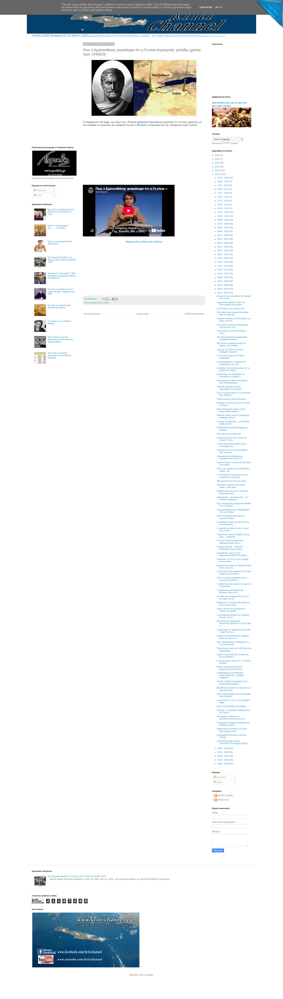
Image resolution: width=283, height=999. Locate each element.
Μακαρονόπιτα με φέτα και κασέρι (231, 481)
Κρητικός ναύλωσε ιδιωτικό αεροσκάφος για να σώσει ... (230, 387)
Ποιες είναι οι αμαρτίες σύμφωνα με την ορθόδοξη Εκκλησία (59, 355)
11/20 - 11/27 (223, 197)
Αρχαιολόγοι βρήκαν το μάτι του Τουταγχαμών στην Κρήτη (231, 303)
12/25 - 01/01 (223, 178)
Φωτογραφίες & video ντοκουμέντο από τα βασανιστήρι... (232, 381)
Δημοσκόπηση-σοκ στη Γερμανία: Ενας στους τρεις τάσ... (234, 566)
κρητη (109, 35)
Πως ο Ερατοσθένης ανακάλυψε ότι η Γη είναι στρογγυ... (233, 643)
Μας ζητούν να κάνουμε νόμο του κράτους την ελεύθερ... (231, 344)
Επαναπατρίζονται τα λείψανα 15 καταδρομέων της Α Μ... (231, 363)
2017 (217, 170)
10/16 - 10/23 (223, 216)
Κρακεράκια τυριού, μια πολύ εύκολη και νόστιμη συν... (233, 523)
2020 (217, 159)
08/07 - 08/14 (223, 254)
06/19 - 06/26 (223, 281)
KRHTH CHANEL (225, 795)
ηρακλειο (161, 36)
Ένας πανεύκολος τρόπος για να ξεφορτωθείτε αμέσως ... (231, 410)
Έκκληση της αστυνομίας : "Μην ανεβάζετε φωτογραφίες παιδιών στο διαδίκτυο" (62, 275)
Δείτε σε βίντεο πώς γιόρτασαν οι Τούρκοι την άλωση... (231, 610)
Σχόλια (39, 195)
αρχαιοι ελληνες (204, 36)
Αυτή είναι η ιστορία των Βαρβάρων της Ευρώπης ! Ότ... (232, 326)
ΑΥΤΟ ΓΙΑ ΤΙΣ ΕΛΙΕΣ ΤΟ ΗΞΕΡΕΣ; (231, 706)
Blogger (149, 975)
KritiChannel (223, 800)
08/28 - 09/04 (223, 243)
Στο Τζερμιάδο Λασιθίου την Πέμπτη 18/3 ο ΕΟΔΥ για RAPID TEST (62, 259)
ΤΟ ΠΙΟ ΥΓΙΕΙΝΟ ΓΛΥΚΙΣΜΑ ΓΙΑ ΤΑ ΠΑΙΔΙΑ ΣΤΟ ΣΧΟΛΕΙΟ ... (232, 682)
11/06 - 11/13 (223, 204)
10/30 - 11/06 (223, 208)
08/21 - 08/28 (223, 247)
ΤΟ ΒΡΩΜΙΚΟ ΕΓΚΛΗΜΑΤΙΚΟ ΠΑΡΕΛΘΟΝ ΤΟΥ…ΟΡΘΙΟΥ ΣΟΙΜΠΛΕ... (230, 675)
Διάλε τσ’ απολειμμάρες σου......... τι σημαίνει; (58, 226)
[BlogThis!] (107, 299)
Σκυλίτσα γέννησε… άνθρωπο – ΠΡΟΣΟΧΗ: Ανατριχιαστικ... (231, 548)
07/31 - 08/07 (223, 258)
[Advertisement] (144, 162)
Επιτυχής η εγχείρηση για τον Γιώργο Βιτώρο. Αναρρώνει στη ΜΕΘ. (61, 291)
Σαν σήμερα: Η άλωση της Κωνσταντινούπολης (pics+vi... (231, 717)
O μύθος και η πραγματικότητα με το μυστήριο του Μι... (233, 597)
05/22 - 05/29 (223, 748)
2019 (217, 163)
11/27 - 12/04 (223, 193)
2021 (217, 155)
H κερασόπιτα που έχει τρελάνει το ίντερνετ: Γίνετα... (232, 439)
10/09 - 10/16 (223, 220)
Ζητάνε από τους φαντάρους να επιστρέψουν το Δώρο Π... (231, 375)
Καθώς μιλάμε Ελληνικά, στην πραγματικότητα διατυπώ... (230, 668)
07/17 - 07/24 (223, 266)
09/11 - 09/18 (223, 235)
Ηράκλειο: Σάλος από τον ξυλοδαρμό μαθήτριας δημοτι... (233, 416)
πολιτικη (123, 35)
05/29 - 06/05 (223, 293)
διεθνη (75, 35)
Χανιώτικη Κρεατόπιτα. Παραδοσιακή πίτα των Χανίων (233, 511)
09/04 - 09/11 (223, 239)
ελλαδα (37, 35)
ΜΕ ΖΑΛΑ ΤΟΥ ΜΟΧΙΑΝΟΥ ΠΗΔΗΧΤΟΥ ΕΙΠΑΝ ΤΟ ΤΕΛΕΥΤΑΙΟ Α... (234, 623)
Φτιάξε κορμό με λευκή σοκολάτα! (231, 399)
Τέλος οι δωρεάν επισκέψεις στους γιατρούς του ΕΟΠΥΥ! (232, 579)
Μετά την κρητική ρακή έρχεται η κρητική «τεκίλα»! (231, 517)
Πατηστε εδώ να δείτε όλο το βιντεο (144, 242)
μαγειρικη (94, 35)
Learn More (205, 7)
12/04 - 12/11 (223, 189)
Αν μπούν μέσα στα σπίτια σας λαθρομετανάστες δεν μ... (230, 541)
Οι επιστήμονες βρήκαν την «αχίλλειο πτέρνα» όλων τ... (233, 616)
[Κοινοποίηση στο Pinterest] (116, 299)
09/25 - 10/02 (223, 227)
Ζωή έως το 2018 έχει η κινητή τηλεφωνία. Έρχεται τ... (230, 350)
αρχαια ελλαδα (176, 36)
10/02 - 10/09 (223, 224)
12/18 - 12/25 (223, 181)
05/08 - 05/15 (223, 756)
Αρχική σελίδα (142, 314)
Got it (218, 7)
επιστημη (218, 36)
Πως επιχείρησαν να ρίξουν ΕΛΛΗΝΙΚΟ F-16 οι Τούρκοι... (234, 504)
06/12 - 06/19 (223, 285)
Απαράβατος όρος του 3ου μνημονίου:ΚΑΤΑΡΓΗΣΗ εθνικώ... (232, 554)
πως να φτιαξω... (142, 35)
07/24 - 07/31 (223, 262)
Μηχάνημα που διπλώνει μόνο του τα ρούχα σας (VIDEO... (233, 369)
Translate (234, 143)
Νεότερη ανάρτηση (92, 314)
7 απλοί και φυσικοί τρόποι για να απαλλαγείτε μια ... (231, 445)
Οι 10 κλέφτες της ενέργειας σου (231, 308)
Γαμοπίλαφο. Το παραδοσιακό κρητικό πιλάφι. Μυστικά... (234, 631)
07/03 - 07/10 (223, 273)
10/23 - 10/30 (223, 212)
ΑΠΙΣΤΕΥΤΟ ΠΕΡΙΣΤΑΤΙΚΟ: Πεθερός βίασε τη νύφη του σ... (233, 637)
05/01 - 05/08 (223, 760)
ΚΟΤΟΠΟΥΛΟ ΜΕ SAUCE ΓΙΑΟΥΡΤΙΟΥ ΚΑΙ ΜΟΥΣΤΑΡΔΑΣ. (232, 742)
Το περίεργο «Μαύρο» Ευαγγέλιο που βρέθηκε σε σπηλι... (233, 724)
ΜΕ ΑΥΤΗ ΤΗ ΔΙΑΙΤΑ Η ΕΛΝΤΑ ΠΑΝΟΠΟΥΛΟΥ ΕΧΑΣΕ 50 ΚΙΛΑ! (61, 212)
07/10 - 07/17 (223, 270)
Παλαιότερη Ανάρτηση (194, 314)
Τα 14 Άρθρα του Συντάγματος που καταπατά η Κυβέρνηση (232, 476)
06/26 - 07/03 (223, 277)
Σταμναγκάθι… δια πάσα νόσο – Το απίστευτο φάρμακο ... (232, 498)
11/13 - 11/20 (223, 201)
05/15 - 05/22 (223, 752)
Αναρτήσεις (41, 190)
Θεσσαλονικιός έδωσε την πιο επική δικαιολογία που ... (232, 492)
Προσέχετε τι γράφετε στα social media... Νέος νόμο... (231, 486)
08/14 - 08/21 (223, 250)
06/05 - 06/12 (223, 289)
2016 (217, 174)
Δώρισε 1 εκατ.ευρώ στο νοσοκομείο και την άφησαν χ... (232, 655)
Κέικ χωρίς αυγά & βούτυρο (229, 434)
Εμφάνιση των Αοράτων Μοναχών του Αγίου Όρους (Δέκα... (233, 603)
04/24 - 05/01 (223, 764)
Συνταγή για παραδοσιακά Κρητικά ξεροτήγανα (59, 306)
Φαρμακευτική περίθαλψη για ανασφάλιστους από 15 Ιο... (230, 457)
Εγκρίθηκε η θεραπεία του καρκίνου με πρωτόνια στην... (234, 689)
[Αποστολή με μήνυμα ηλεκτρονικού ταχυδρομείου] (104, 299)
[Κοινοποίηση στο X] (110, 299)
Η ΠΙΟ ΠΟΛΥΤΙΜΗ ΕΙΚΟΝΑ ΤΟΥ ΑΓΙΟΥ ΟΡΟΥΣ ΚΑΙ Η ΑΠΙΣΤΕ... (234, 572)
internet (190, 36)
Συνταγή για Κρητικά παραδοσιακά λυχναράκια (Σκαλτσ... (232, 338)
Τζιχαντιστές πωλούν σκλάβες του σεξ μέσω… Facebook (233, 535)
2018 (217, 167)
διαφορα (56, 35)
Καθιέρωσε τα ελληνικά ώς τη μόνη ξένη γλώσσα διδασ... (232, 730)
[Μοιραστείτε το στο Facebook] (113, 299)
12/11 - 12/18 (223, 185)
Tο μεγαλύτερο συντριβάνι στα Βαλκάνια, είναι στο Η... (230, 591)
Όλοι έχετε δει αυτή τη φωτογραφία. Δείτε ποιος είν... (232, 451)
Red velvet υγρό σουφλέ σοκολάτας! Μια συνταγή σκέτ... (233, 313)
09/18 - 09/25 (223, 231)
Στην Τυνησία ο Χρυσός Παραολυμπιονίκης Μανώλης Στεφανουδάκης (60, 339)
